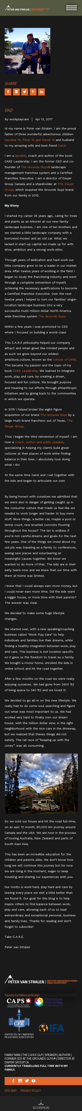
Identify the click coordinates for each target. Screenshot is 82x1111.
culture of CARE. (65, 359)
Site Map (11, 1090)
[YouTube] (33, 1081)
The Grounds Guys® (36, 167)
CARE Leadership (25, 370)
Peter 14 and (32, 140)
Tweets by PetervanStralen (22, 995)
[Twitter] (27, 1081)
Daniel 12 (49, 140)
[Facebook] (13, 1081)
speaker (20, 155)
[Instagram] (20, 1081)
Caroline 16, (13, 140)
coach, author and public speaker (39, 442)
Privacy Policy (30, 1090)
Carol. (62, 145)
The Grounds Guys (51, 316)
